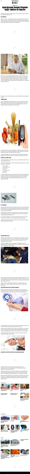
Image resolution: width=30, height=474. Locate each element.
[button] (12, 3)
